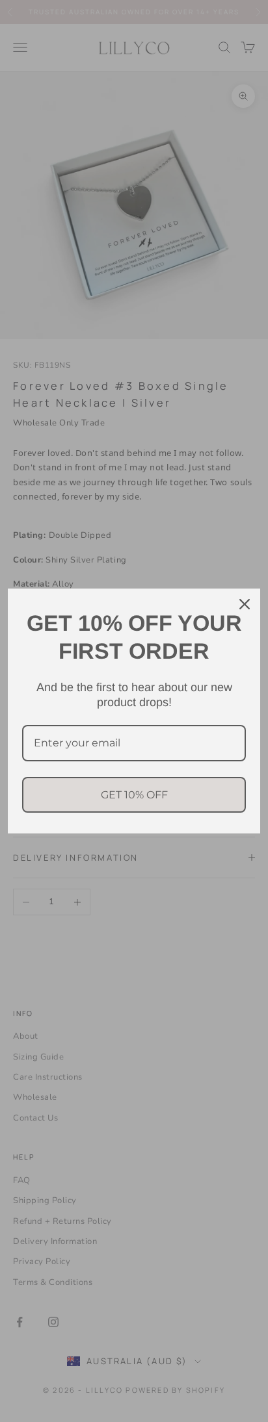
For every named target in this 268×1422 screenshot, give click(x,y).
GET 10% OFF (134, 795)
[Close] (244, 604)
